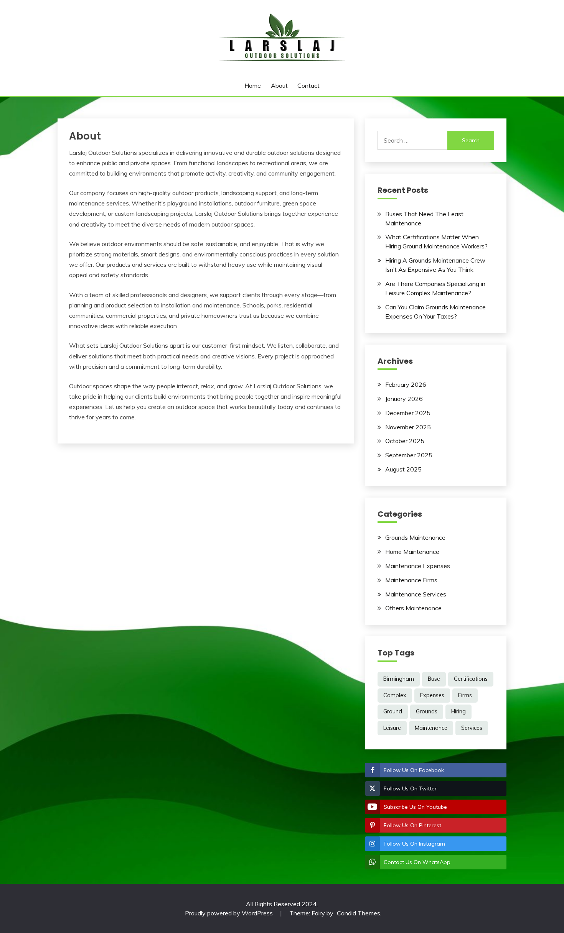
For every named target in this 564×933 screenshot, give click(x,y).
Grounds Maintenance (415, 537)
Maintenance (431, 727)
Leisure (392, 727)
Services (471, 727)
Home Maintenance (412, 551)
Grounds (426, 711)
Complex (394, 695)
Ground (392, 711)
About (279, 85)
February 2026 (405, 384)
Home (252, 85)
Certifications (471, 678)
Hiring (458, 711)
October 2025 (404, 441)
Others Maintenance (413, 608)
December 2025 (407, 413)
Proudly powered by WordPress (229, 913)
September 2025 (408, 455)
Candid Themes (358, 913)
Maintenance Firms (411, 580)
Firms (465, 695)
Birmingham (398, 678)
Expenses (432, 695)
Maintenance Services (415, 594)
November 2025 (408, 427)
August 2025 (403, 469)
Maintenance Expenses (417, 566)
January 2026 (404, 398)
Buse (434, 678)
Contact (308, 85)
